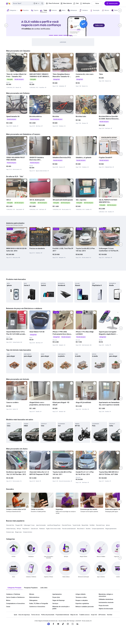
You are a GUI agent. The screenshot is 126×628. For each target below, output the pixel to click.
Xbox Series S (81, 528)
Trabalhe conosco (84, 614)
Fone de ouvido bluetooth (69, 528)
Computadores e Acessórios (15, 603)
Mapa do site (74, 614)
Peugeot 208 (18, 525)
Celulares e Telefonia (13, 594)
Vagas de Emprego (58, 600)
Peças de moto (104, 605)
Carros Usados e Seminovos (15, 597)
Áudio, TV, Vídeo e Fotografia (38, 603)
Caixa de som (34, 528)
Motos (8, 600)
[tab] (14, 588)
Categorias (13, 10)
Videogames (33, 600)
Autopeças (74, 10)
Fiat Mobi (92, 525)
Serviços (55, 603)
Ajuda (15, 614)
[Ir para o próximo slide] (121, 70)
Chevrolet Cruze (100, 525)
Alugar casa (18, 532)
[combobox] (28, 3)
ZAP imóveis (102, 614)
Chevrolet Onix (10, 525)
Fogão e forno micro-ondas (53, 528)
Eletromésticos (34, 597)
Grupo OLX (94, 614)
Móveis (106, 10)
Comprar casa (10, 532)
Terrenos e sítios (81, 597)
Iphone (108, 525)
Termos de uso (35, 614)
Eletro (116, 10)
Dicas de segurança (24, 614)
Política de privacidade (47, 614)
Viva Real (109, 614)
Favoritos (26, 10)
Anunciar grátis (113, 3)
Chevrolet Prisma (66, 525)
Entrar (97, 3)
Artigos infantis (81, 594)
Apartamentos (57, 594)
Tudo (45, 10)
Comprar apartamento (98, 528)
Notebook (42, 528)
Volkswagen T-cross (29, 525)
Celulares (85, 10)
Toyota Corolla (76, 525)
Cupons (36, 10)
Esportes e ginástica (82, 603)
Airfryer (19, 528)
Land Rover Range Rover (53, 525)
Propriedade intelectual (62, 614)
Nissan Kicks (85, 525)
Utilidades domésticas (106, 599)
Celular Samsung (10, 528)
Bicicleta (88, 528)
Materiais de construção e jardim (60, 607)
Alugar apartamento (110, 528)
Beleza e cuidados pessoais (85, 606)
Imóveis (54, 10)
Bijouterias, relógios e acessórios (106, 595)
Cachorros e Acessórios (37, 606)
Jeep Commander (41, 525)
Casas (8, 606)
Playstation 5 (25, 528)
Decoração (96, 10)
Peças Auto (56, 597)
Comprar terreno (27, 532)
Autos (63, 10)
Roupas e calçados (82, 600)
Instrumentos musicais (106, 602)
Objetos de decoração (106, 608)
